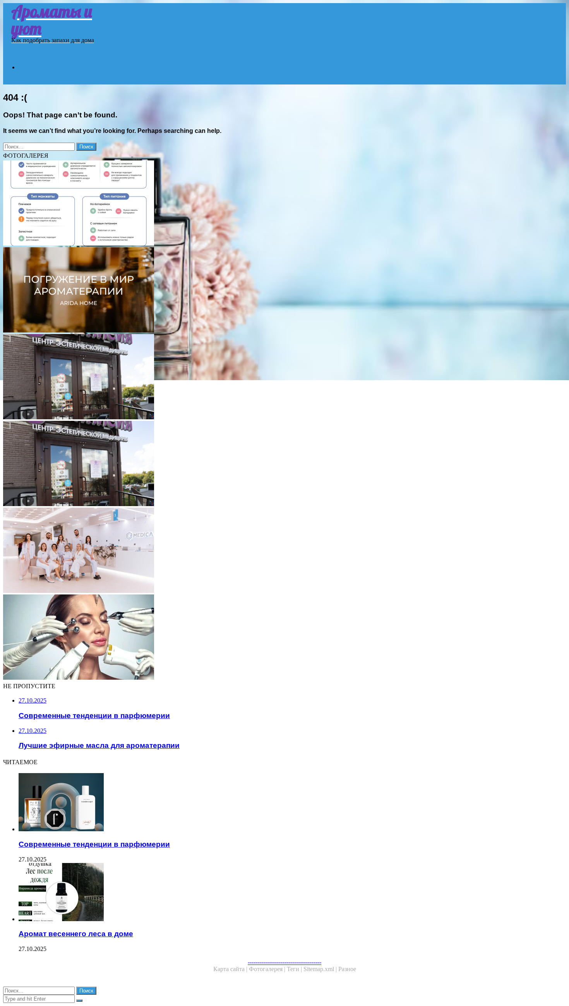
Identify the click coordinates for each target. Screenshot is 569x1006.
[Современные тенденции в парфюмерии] (243, 803)
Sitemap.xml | (320, 969)
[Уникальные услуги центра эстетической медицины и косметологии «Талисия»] (235, 464)
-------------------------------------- (284, 962)
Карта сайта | (231, 969)
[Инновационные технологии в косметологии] (235, 637)
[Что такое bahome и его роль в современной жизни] (235, 290)
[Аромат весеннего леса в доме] (243, 893)
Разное (347, 969)
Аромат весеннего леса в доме (76, 934)
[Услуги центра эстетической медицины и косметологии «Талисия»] (235, 377)
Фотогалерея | (268, 969)
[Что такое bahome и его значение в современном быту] (235, 203)
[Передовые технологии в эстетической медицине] (235, 551)
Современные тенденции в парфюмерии (94, 844)
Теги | (295, 969)
